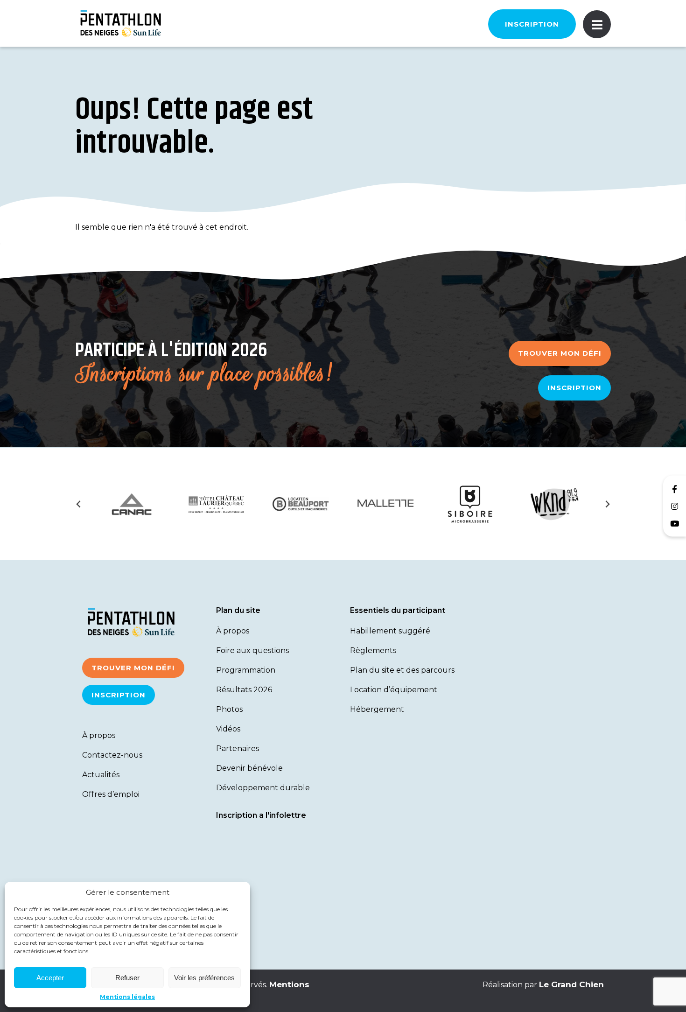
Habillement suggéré (390, 630)
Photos (229, 709)
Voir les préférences (204, 978)
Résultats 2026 (244, 689)
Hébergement (377, 709)
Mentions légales (127, 996)
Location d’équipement (393, 689)
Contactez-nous (112, 755)
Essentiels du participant (397, 610)
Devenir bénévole (249, 768)
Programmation (245, 670)
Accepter (50, 978)
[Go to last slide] (79, 504)
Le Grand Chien (571, 984)
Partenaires (237, 748)
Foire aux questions (252, 650)
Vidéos (228, 728)
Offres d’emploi (111, 794)
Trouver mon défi (560, 353)
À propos (98, 735)
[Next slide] (607, 504)
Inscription (532, 24)
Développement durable (263, 787)
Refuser (127, 978)
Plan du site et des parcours (402, 670)
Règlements (373, 650)
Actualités (100, 774)
